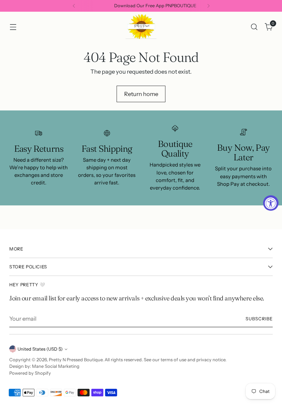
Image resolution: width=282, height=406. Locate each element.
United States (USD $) (40, 349)
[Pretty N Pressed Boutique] (141, 26)
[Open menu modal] (13, 27)
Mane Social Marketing (55, 366)
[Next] (208, 6)
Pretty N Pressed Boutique (75, 359)
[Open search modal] (254, 27)
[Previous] (74, 6)
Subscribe (259, 318)
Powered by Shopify (30, 373)
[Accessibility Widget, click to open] (271, 203)
